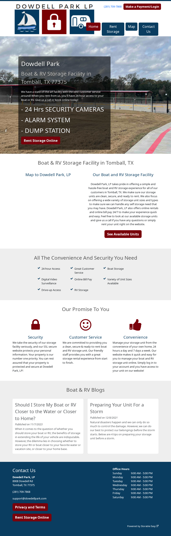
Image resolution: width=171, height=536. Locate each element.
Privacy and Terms (30, 507)
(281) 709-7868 (113, 6)
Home (93, 26)
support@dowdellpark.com (30, 498)
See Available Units (123, 234)
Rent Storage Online (41, 140)
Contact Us (148, 29)
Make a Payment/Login (142, 7)
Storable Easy (148, 526)
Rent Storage (113, 29)
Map (131, 26)
